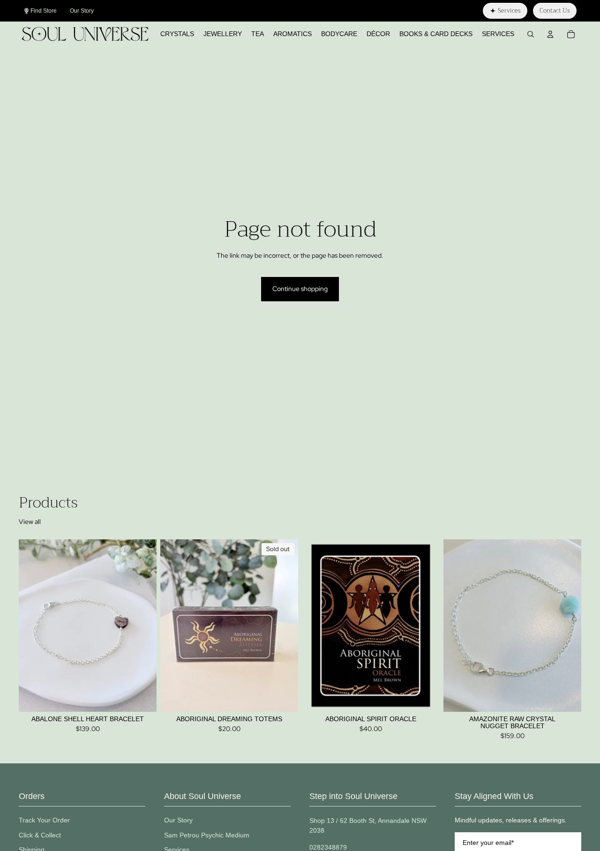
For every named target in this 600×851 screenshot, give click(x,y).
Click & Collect (40, 835)
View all (30, 521)
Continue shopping (300, 288)
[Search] (530, 34)
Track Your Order (44, 820)
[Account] (550, 34)
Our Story (178, 820)
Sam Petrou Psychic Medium (206, 835)
